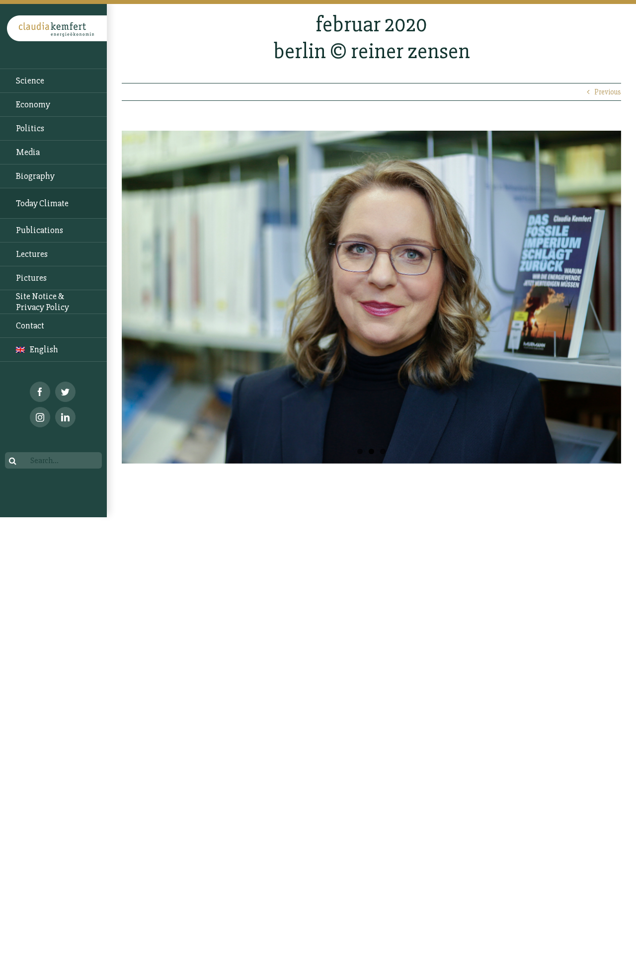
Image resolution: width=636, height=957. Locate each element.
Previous (607, 91)
